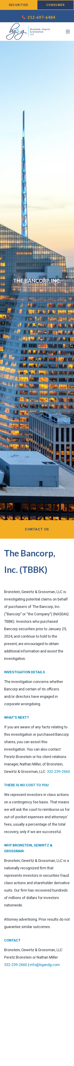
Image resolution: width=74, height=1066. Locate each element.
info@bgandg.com (45, 965)
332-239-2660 (58, 771)
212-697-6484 (41, 17)
